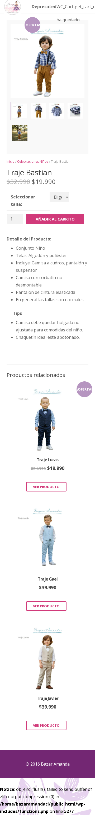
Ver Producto (46, 486)
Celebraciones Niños (32, 161)
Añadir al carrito (55, 219)
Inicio (11, 161)
